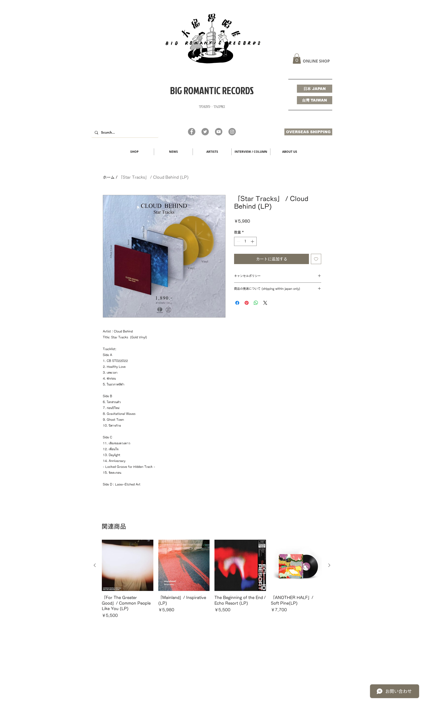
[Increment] (253, 241)
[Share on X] (265, 303)
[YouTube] (218, 131)
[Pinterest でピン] (247, 303)
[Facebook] (191, 131)
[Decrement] (238, 241)
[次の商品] (329, 565)
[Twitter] (205, 131)
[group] (212, 581)
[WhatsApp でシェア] (256, 303)
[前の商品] (95, 565)
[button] (296, 58)
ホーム (109, 177)
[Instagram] (232, 131)
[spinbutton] (245, 241)
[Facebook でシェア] (237, 303)
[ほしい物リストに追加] (316, 259)
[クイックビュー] (127, 565)
